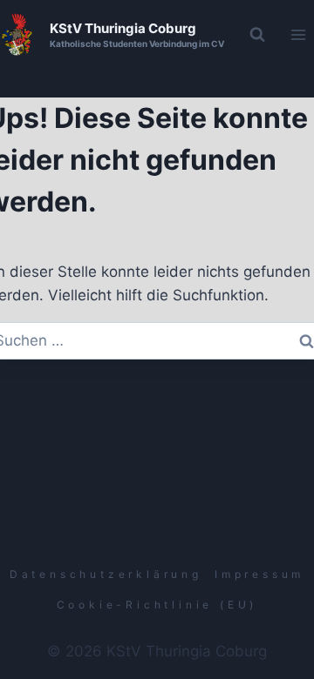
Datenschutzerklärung (106, 574)
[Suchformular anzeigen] (257, 34)
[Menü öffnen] (298, 34)
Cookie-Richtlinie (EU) (157, 604)
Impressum (259, 574)
